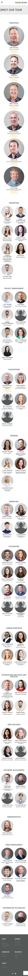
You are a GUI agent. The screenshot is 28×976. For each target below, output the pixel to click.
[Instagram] (12, 973)
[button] (2, 2)
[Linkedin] (15, 973)
